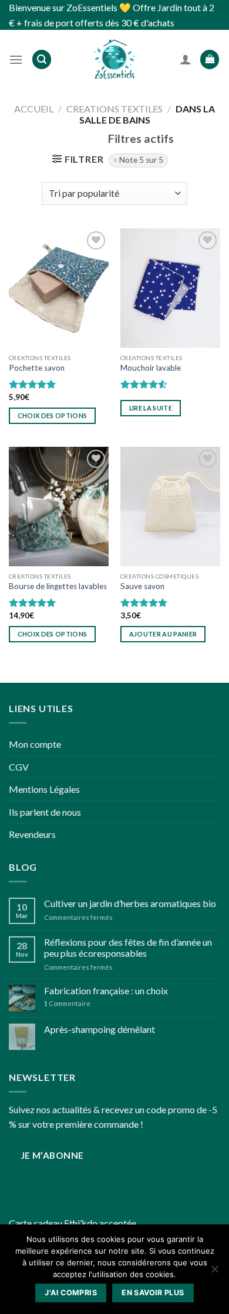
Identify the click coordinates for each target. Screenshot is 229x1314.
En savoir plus (153, 1292)
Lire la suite (150, 408)
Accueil (33, 108)
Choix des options (52, 415)
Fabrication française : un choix (106, 990)
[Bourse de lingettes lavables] (59, 506)
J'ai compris (71, 1292)
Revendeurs (32, 834)
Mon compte (35, 744)
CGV (19, 766)
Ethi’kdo (80, 1223)
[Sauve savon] (170, 506)
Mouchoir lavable (150, 367)
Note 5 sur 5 (141, 160)
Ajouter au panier (163, 634)
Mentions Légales (44, 789)
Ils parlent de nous (45, 811)
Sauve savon (142, 586)
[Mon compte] (185, 59)
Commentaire (67, 1003)
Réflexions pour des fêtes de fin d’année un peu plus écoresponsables (128, 947)
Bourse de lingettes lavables (58, 586)
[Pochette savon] (59, 288)
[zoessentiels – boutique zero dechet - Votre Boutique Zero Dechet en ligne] (114, 59)
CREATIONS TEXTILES (114, 108)
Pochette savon (37, 367)
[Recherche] (41, 59)
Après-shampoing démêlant (99, 1029)
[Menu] (16, 59)
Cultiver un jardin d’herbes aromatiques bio (130, 903)
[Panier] (209, 59)
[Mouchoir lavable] (170, 288)
